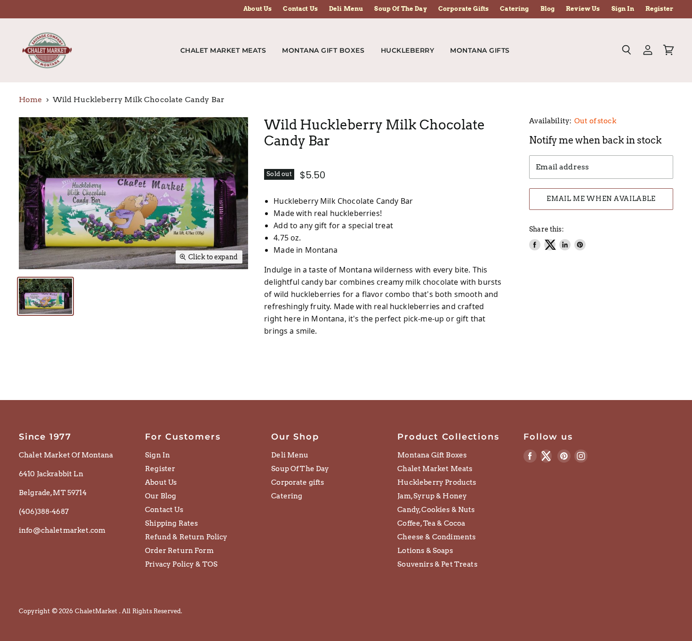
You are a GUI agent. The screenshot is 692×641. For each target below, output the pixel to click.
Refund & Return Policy (186, 537)
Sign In (623, 9)
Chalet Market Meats (223, 50)
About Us (257, 9)
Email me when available (601, 198)
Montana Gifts (481, 50)
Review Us (583, 9)
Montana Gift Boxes (323, 50)
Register (659, 9)
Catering (514, 9)
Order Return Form (179, 550)
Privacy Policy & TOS (181, 564)
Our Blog (160, 496)
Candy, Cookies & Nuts (436, 509)
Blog (547, 9)
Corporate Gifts (463, 9)
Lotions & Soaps (424, 550)
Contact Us (300, 9)
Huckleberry (408, 50)
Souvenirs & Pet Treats (437, 564)
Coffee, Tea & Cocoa (431, 523)
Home (30, 100)
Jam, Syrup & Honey (432, 496)
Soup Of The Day (400, 9)
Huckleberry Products (436, 482)
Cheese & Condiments (436, 537)
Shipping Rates (171, 523)
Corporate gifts (297, 482)
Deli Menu (346, 9)
